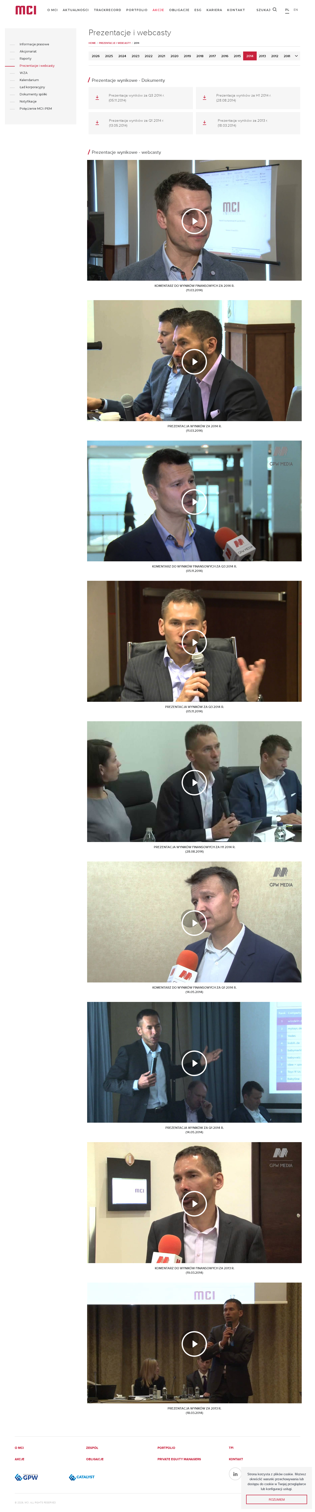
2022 (149, 56)
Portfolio (137, 10)
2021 (161, 56)
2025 (109, 56)
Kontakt (236, 10)
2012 (274, 56)
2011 (287, 56)
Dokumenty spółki (33, 94)
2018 (200, 56)
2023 (135, 56)
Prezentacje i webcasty (37, 66)
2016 (224, 56)
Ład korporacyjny (32, 87)
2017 (212, 56)
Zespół (92, 1448)
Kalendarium (29, 80)
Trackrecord (107, 10)
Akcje (158, 10)
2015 (237, 56)
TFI (231, 1448)
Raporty (26, 58)
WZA (24, 73)
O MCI (52, 10)
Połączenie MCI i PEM (36, 108)
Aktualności (76, 10)
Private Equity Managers (179, 1459)
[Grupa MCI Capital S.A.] (26, 10)
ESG (198, 10)
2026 (96, 56)
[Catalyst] (93, 1477)
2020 (174, 56)
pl (287, 10)
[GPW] (39, 1477)
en (296, 10)
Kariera (214, 10)
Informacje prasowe (34, 44)
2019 (187, 56)
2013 (262, 56)
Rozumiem (277, 1499)
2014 (249, 56)
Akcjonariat (28, 51)
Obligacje (179, 10)
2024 (122, 56)
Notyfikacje (28, 101)
